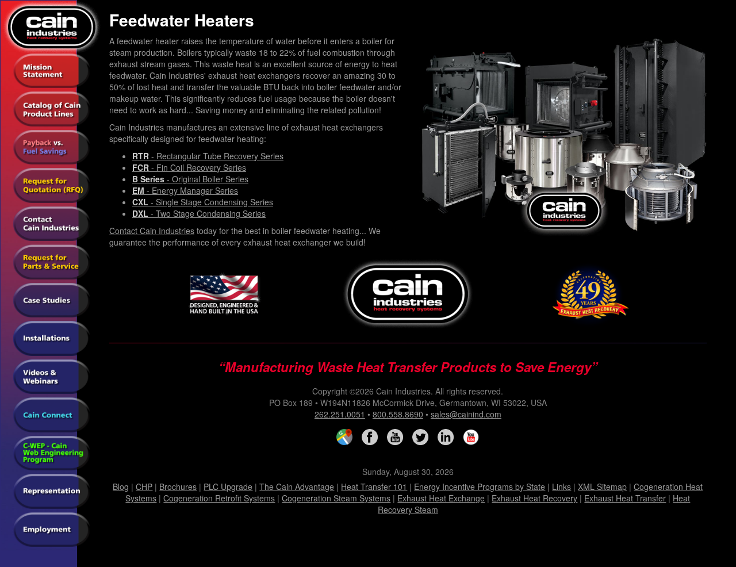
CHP (144, 486)
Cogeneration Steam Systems (336, 498)
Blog (121, 486)
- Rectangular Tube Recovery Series (207, 156)
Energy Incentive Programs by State (479, 486)
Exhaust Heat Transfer (625, 498)
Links (561, 486)
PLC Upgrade (228, 486)
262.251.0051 (340, 414)
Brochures (178, 486)
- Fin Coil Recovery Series (189, 167)
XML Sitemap (602, 486)
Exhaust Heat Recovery (534, 498)
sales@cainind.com (466, 414)
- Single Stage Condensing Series (202, 202)
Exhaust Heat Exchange (441, 498)
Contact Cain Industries (151, 230)
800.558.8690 (398, 414)
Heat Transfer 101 (374, 486)
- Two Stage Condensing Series (199, 213)
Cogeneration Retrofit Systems (219, 498)
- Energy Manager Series (185, 190)
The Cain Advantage (296, 486)
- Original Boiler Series (190, 179)
